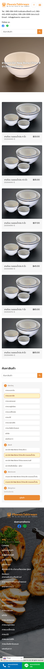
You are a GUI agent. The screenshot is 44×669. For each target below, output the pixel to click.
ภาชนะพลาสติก (10, 423)
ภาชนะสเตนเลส (10, 401)
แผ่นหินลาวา (9, 439)
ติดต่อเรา (5, 574)
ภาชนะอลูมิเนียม (10, 406)
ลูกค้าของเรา (7, 559)
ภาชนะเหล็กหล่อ (10, 412)
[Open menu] (40, 5)
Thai (8, 658)
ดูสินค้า (22, 497)
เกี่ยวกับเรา (6, 564)
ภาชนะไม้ (8, 417)
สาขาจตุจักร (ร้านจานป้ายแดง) (14, 581)
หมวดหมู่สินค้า (7, 550)
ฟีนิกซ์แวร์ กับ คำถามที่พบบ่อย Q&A (16, 569)
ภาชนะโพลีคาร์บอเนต (12, 428)
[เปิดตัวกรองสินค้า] (34, 5)
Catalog (5, 545)
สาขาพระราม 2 (7, 586)
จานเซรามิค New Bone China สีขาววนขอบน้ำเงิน (21, 476)
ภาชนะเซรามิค (10, 396)
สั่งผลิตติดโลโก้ (8, 554)
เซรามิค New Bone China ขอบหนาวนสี (18, 460)
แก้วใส (7, 433)
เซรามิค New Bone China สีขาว (15, 449)
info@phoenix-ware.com (19, 17)
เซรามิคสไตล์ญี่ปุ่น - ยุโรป (13, 466)
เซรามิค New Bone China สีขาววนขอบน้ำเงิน (20, 455)
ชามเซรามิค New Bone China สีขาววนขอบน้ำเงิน (21, 482)
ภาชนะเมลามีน (10, 390)
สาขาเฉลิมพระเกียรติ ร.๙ (12, 576)
